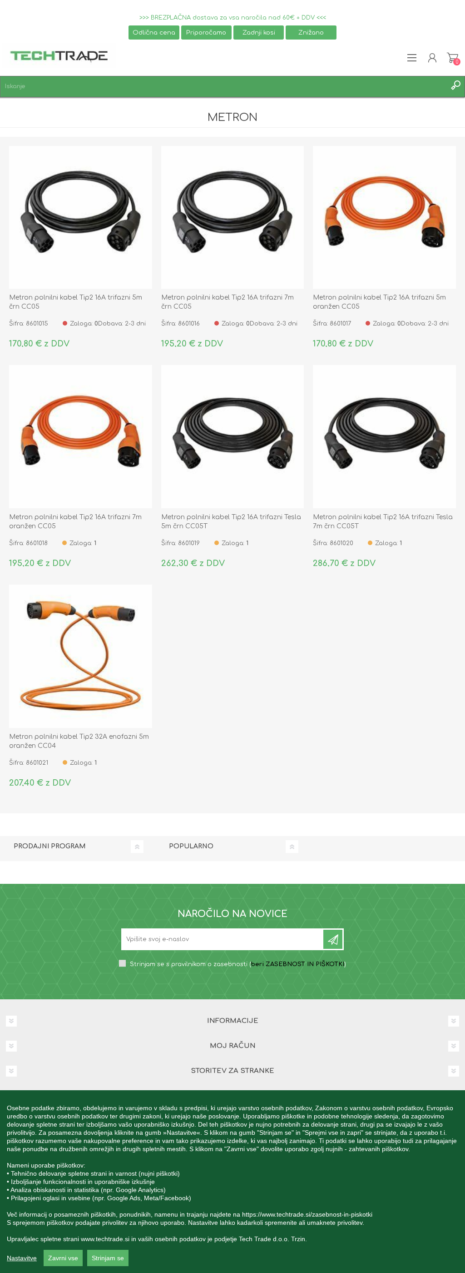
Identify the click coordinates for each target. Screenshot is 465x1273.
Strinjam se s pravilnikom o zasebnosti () (238, 964)
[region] (232, 1181)
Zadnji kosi (258, 32)
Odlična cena (154, 32)
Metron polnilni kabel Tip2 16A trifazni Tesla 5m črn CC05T (231, 522)
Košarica (452, 58)
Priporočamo (206, 32)
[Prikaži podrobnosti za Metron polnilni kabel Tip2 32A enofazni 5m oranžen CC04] (80, 656)
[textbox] (223, 86)
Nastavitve (22, 1258)
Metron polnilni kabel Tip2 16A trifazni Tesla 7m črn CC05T (383, 522)
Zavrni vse (63, 1258)
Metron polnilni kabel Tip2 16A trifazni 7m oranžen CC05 (75, 522)
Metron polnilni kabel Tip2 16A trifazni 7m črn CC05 (227, 302)
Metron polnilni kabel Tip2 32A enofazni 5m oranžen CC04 (79, 741)
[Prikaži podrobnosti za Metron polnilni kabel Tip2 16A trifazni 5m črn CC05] (80, 217)
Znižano (311, 32)
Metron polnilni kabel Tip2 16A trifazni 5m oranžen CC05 (379, 302)
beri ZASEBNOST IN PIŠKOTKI (297, 964)
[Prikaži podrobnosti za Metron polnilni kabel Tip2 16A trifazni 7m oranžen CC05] (80, 436)
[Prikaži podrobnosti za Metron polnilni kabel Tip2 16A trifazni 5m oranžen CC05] (384, 217)
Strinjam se (108, 1258)
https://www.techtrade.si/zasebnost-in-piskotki (307, 1214)
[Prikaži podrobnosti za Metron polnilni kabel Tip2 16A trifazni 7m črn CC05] (232, 217)
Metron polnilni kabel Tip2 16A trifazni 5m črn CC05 (75, 302)
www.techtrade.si (105, 1239)
